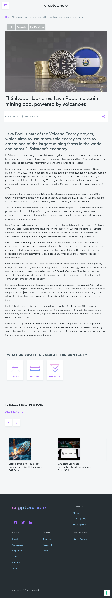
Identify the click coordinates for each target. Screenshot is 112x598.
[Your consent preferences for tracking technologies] (107, 593)
